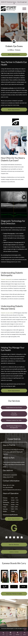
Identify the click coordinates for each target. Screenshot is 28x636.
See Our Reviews (14, 544)
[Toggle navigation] (24, 9)
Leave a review (14, 551)
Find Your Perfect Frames (14, 593)
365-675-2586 (10, 485)
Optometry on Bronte (8, 88)
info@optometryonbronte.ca (13, 489)
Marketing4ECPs (11, 628)
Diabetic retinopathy (6, 279)
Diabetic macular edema (7, 312)
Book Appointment (14, 54)
